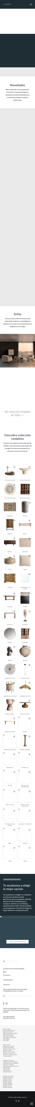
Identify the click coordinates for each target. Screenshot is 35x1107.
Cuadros (25, 606)
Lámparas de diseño (8, 1060)
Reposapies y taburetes (25, 824)
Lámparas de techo (25, 696)
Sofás (9, 861)
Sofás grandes (7, 1070)
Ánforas (25, 516)
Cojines (25, 569)
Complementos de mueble (25, 588)
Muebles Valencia (7, 1087)
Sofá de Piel (6, 1069)
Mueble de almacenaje (10, 749)
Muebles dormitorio (8, 1047)
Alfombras (10, 516)
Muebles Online (7, 1050)
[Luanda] (7, 4)
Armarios (9, 533)
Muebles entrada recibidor (10, 1033)
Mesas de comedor (10, 731)
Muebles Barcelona (8, 1076)
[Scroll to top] (31, 1103)
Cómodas (9, 587)
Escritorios (10, 624)
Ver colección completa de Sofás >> (17, 413)
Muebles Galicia (7, 1079)
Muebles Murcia (7, 1086)
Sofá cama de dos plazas (9, 1037)
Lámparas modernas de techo (11, 1066)
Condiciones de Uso (10, 991)
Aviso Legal (7, 989)
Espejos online (7, 1029)
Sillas (10, 843)
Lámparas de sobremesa (9, 696)
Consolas (9, 606)
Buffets (10, 551)
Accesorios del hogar (10, 498)
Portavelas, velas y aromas (10, 824)
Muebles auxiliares (25, 749)
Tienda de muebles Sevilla (10, 1054)
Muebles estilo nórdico (9, 1049)
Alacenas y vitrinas (25, 498)
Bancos (25, 533)
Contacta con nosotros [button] (17, 941)
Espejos (10, 642)
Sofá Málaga (6, 1039)
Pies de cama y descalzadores (25, 786)
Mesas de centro (25, 714)
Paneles (10, 785)
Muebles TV (25, 767)
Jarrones (25, 660)
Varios (25, 861)
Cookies (21, 991)
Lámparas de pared (10, 678)
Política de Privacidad (19, 989)
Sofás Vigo (6, 1040)
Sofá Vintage (6, 1067)
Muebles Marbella (8, 1084)
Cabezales (25, 551)
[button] (31, 4)
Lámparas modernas (8, 1064)
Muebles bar (10, 767)
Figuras (10, 660)
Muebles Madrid (7, 1081)
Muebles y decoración (9, 1053)
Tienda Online (8, 980)
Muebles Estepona (8, 1077)
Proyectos (6, 975)
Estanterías (25, 642)
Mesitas (25, 731)
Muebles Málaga (7, 1083)
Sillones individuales (8, 1034)
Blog (4, 972)
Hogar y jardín (6, 1044)
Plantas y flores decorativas (25, 805)
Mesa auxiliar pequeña (9, 1030)
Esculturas (25, 624)
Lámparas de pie (25, 678)
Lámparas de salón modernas (11, 1063)
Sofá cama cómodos (8, 1036)
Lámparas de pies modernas (10, 1061)
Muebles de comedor (8, 1046)
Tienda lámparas (7, 1071)
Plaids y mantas (10, 804)
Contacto (6, 984)
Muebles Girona (7, 1080)
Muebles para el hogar (9, 1051)
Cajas (9, 569)
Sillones (25, 843)
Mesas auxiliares (9, 714)
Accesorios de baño (10, 480)
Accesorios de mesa (25, 480)
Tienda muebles (7, 1056)
